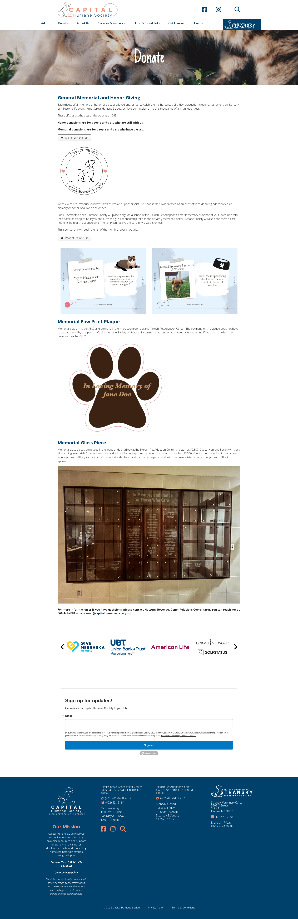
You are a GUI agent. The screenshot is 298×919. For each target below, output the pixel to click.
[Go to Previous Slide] (62, 646)
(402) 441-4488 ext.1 (173, 798)
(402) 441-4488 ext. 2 (118, 798)
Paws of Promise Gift (76, 238)
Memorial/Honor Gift (76, 137)
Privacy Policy (155, 907)
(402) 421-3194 (114, 802)
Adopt (45, 23)
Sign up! (149, 745)
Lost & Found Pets (147, 23)
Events (198, 23)
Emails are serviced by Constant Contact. (178, 735)
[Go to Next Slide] (235, 646)
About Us (83, 23)
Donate (63, 23)
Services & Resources (112, 23)
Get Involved (177, 23)
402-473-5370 (224, 817)
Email (68, 715)
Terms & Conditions (183, 907)
